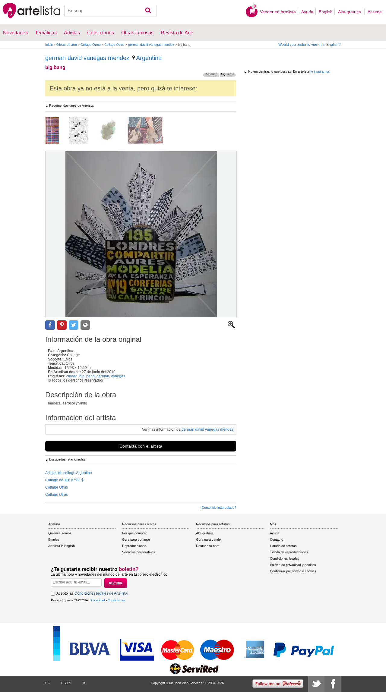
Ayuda (307, 11)
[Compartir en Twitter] (73, 325)
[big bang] (141, 234)
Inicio (49, 44)
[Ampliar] (231, 327)
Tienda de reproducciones (289, 552)
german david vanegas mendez (151, 44)
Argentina (149, 58)
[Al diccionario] (56, 131)
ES (47, 683)
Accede (375, 11)
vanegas (118, 376)
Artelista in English (61, 546)
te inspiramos (320, 71)
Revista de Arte (177, 32)
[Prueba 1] (83, 131)
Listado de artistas (283, 546)
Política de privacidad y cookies (293, 565)
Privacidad (97, 600)
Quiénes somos (59, 533)
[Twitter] (316, 684)
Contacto (276, 539)
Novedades (15, 32)
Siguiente (227, 74)
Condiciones (116, 600)
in (84, 683)
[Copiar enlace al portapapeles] (85, 325)
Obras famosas (137, 32)
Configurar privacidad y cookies (293, 571)
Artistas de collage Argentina (68, 473)
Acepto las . (92, 593)
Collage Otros (91, 44)
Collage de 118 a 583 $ (64, 480)
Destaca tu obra (208, 546)
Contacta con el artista (140, 446)
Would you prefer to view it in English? (309, 44)
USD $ (66, 683)
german (102, 376)
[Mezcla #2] (150, 131)
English (326, 11)
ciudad (72, 376)
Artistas (72, 32)
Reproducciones (134, 546)
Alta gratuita (350, 11)
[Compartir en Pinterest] (62, 325)
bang (90, 376)
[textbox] (110, 11)
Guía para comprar (136, 539)
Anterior (211, 74)
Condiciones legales (284, 558)
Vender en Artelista (278, 11)
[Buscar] (148, 11)
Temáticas (46, 32)
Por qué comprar (134, 533)
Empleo (53, 539)
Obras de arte (66, 44)
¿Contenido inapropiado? (218, 507)
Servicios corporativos (138, 552)
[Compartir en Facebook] (50, 325)
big (81, 376)
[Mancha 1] (112, 131)
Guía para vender (209, 539)
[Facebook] (332, 684)
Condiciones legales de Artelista (100, 593)
